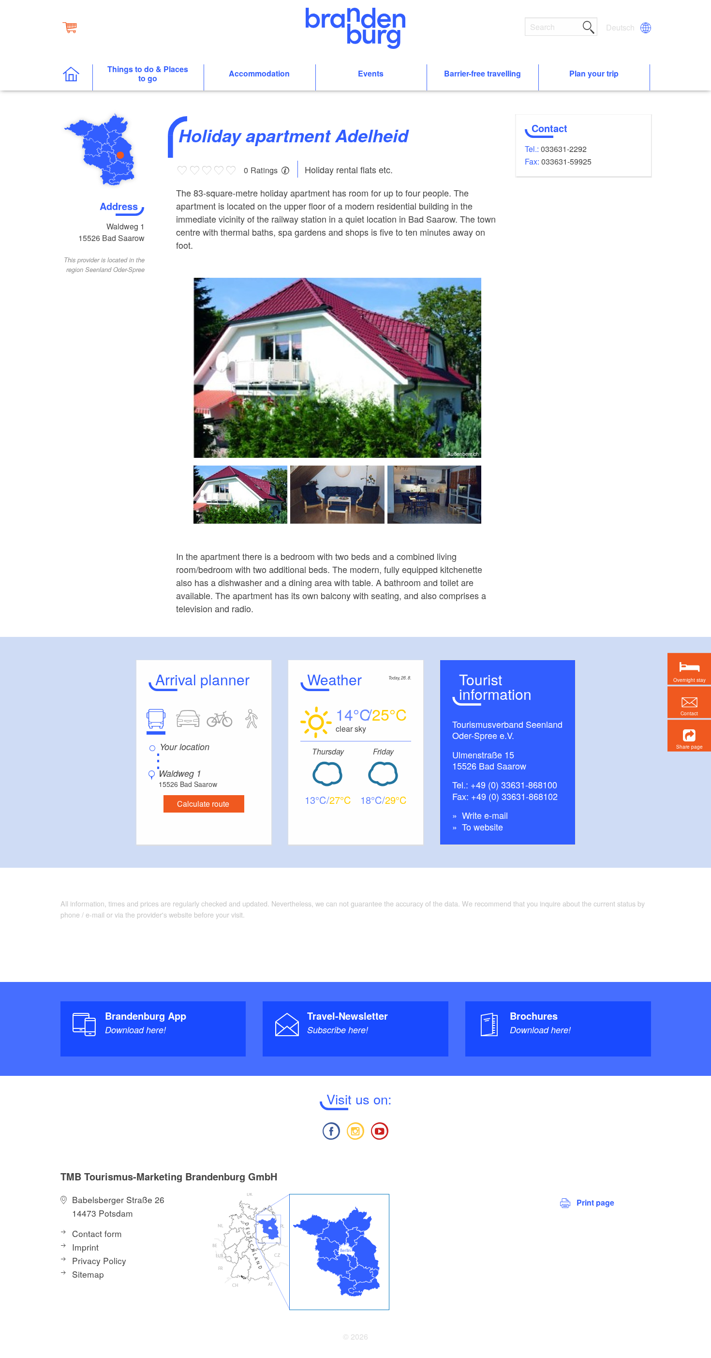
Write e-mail (483, 815)
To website (481, 826)
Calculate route (203, 803)
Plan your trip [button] (594, 74)
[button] (689, 736)
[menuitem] (621, 27)
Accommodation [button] (259, 74)
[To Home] (76, 78)
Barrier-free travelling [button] (482, 74)
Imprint (85, 1247)
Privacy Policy (99, 1260)
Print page (595, 1202)
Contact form (97, 1233)
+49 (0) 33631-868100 (514, 784)
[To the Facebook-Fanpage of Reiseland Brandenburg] (331, 1129)
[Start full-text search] (588, 25)
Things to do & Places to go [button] (147, 74)
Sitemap (88, 1274)
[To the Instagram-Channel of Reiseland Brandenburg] (355, 1129)
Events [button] (371, 74)
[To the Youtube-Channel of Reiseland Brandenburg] (380, 1129)
